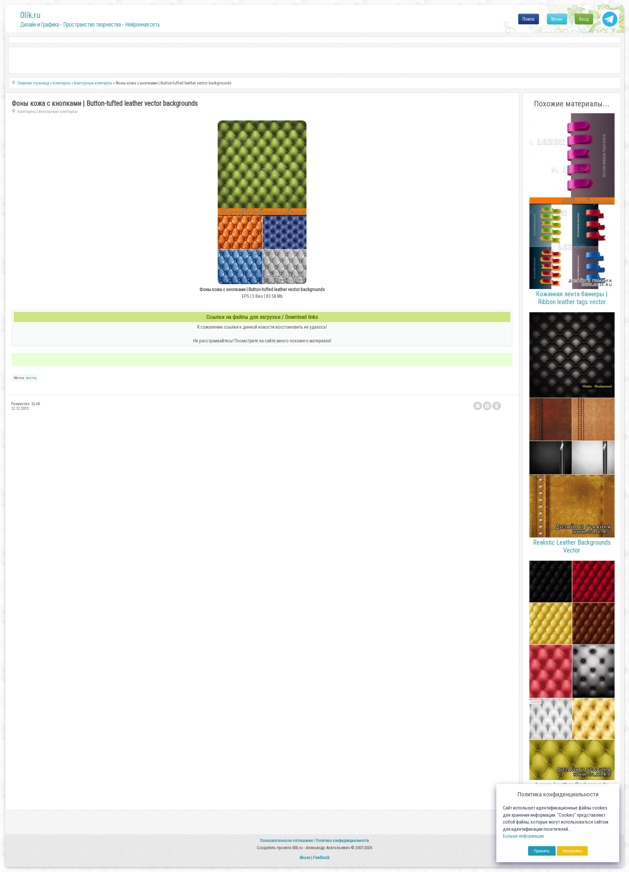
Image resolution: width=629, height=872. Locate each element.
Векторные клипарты (58, 111)
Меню (556, 19)
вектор (31, 378)
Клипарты (26, 111)
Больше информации (523, 836)
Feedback (321, 857)
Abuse (304, 857)
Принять (542, 850)
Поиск (529, 19)
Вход (584, 19)
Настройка (572, 850)
